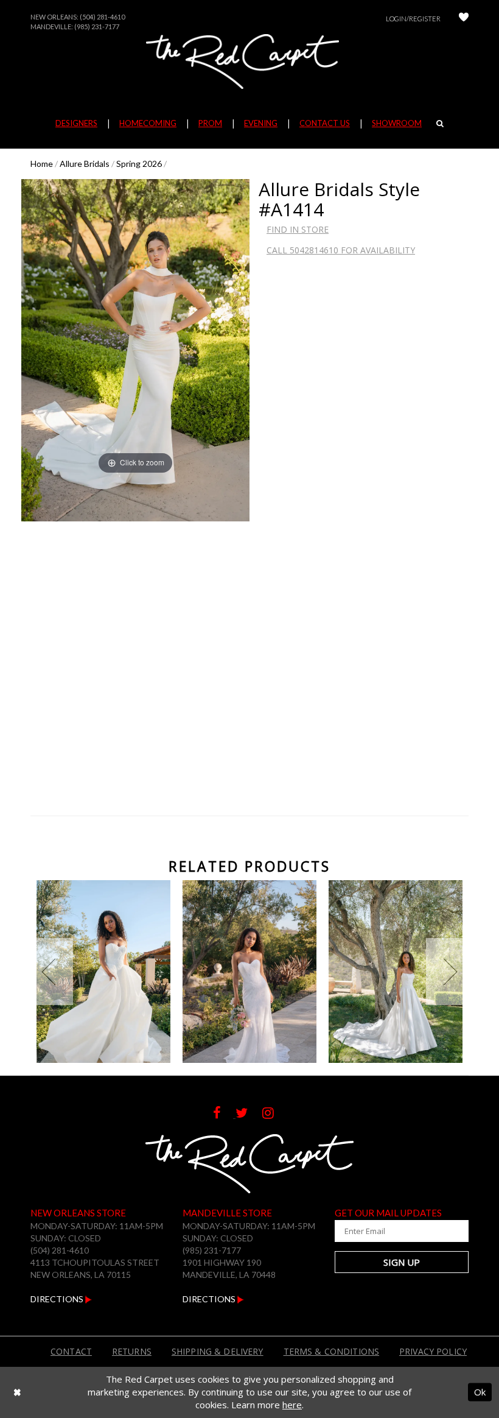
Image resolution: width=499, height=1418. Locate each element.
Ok (480, 1392)
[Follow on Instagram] (274, 1114)
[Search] (440, 123)
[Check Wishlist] (464, 19)
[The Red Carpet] (249, 61)
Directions (57, 1299)
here (292, 1405)
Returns (132, 1351)
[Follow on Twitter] (249, 1114)
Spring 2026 (139, 163)
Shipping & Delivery (217, 1351)
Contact (71, 1351)
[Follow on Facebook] (224, 1114)
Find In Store (298, 229)
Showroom (397, 123)
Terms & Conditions (332, 1351)
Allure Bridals (85, 163)
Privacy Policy (433, 1351)
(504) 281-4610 (102, 17)
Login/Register (413, 19)
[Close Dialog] (17, 1392)
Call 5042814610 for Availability (341, 250)
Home (41, 163)
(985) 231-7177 (96, 26)
